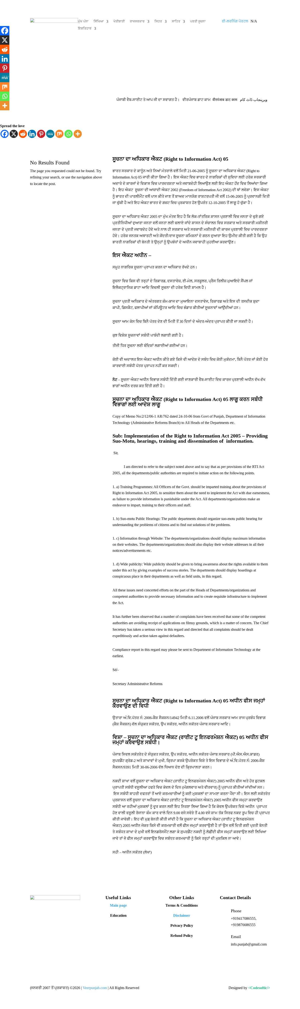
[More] (78, 134)
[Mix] (59, 134)
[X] (14, 134)
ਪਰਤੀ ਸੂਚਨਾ (198, 21)
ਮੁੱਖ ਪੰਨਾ (83, 21)
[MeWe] (50, 134)
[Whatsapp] (68, 134)
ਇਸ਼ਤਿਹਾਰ (84, 28)
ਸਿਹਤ (158, 21)
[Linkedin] (32, 134)
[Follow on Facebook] (34, 943)
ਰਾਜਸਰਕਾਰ (137, 21)
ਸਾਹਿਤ (176, 21)
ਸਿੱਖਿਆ (99, 21)
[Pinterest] (41, 134)
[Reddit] (23, 134)
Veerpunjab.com (95, 988)
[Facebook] (4, 134)
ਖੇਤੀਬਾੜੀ (119, 21)
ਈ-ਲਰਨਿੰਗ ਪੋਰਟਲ (235, 21)
